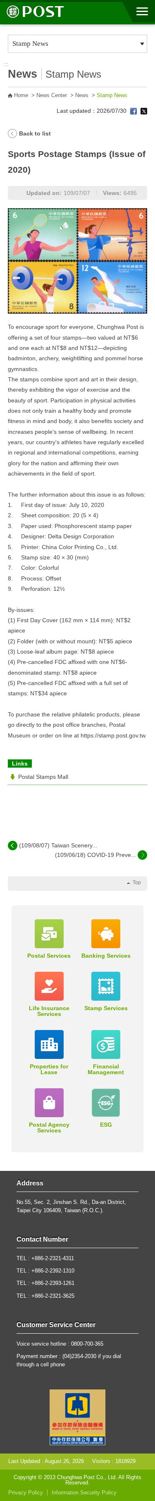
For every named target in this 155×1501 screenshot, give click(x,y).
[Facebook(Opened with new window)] (133, 110)
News (81, 95)
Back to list (35, 133)
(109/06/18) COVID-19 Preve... (95, 855)
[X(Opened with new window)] (144, 110)
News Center (51, 95)
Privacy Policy (25, 1493)
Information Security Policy (84, 1493)
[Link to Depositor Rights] (77, 1417)
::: (5, 64)
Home (21, 95)
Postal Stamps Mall (43, 776)
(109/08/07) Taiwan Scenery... (58, 845)
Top (137, 882)
